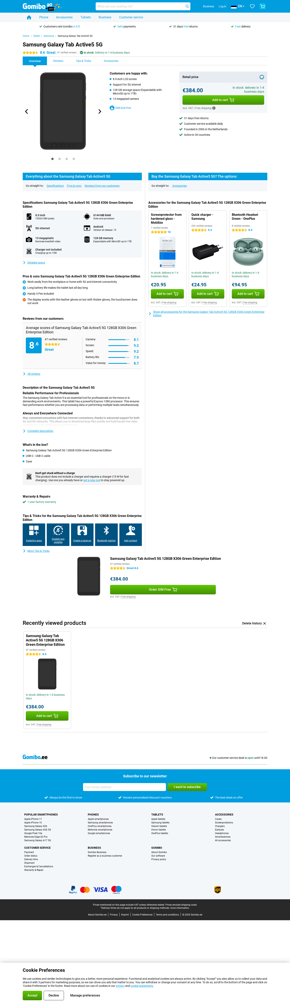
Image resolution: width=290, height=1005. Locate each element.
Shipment (29, 863)
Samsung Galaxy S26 (35, 826)
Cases (218, 819)
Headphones (222, 833)
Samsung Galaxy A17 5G (37, 840)
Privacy (114, 914)
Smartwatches (222, 836)
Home (26, 36)
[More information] (213, 108)
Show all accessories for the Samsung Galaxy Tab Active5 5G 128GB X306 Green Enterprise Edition (208, 313)
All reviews (33, 373)
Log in (222, 6)
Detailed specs (36, 262)
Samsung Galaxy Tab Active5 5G (75, 36)
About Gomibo (159, 852)
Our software (158, 855)
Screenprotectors (224, 822)
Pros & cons (74, 185)
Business (105, 17)
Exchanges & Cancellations (38, 866)
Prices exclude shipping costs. (181, 904)
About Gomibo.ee (97, 914)
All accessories (223, 840)
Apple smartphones (98, 819)
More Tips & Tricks (38, 550)
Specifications (55, 185)
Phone (43, 17)
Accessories (64, 17)
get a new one (91, 480)
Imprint (125, 914)
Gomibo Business (97, 852)
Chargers (220, 826)
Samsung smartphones (100, 822)
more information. (180, 908)
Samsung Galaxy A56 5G (37, 829)
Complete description (40, 431)
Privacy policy (158, 859)
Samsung (49, 36)
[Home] (29, 17)
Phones (93, 814)
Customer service (131, 17)
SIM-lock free (123, 107)
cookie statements (142, 985)
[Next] (99, 111)
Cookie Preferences (142, 914)
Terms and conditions (167, 914)
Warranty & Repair (33, 870)
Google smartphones (99, 833)
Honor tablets (158, 829)
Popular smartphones (41, 814)
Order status (30, 855)
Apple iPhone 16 (33, 822)
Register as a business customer (105, 855)
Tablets (85, 17)
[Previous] (27, 111)
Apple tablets (158, 819)
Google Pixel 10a (33, 833)
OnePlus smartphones (99, 826)
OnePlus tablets (159, 833)
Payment (29, 852)
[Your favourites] (252, 6)
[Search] (187, 6)
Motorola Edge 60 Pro (36, 836)
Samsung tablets (160, 822)
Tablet (36, 36)
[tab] (52, 159)
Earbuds (219, 829)
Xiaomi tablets (159, 826)
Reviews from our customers (102, 185)
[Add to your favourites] (261, 77)
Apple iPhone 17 (33, 819)
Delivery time (31, 859)
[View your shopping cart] (262, 6)
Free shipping (169, 302)
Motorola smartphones (100, 829)
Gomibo (156, 847)
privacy (120, 985)
